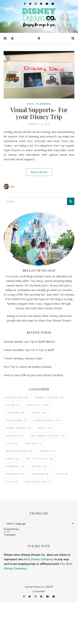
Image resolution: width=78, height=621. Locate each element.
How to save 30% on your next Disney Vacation (33, 375)
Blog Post (38, 405)
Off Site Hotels (39, 458)
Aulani (13, 405)
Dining (38, 412)
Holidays (15, 435)
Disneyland (16, 420)
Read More (39, 172)
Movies (48, 451)
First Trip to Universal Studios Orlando (28, 366)
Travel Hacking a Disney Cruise (23, 358)
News (12, 458)
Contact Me (38, 591)
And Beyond (17, 397)
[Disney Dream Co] (39, 16)
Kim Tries (33, 443)
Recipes (39, 466)
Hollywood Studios (47, 435)
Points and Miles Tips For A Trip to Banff (29, 350)
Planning (43, 103)
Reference (15, 474)
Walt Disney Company (38, 559)
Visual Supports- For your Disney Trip (39, 113)
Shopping (40, 474)
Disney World (18, 428)
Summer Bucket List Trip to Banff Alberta (29, 341)
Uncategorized (38, 481)
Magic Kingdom (19, 451)
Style (62, 474)
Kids (30, 103)
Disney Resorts (47, 420)
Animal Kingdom (49, 397)
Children (15, 412)
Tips (12, 481)
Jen (13, 186)
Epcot (45, 428)
